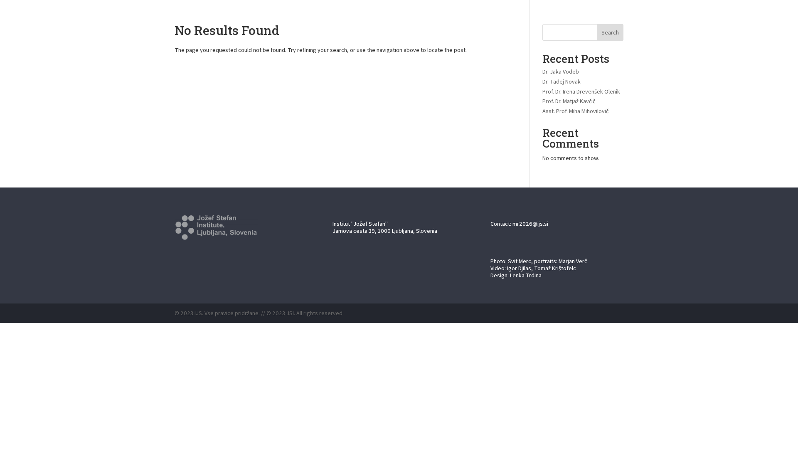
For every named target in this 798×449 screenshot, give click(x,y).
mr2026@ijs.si (530, 223)
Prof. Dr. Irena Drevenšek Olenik (581, 91)
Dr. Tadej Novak (561, 81)
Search (610, 32)
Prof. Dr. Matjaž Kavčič (568, 101)
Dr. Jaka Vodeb (560, 71)
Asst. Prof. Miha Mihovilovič (575, 111)
